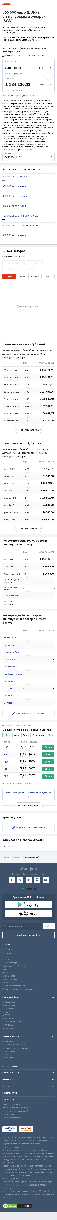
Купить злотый (8, 1058)
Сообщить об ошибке (28, 935)
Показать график (30, 805)
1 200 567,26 (47, 519)
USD (6, 747)
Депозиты (6, 973)
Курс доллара (8, 953)
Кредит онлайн (9, 982)
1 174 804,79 (47, 505)
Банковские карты (10, 963)
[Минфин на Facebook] (12, 880)
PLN (6, 761)
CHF (6, 776)
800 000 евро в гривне (15, 196)
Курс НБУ (6, 959)
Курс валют (7, 950)
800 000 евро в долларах (16, 176)
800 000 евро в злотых (15, 186)
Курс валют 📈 (16, 857)
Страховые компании (11, 1118)
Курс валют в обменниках (13, 1045)
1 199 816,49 (47, 498)
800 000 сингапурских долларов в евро (19, 96)
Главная (5, 857)
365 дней (35, 277)
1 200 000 (48, 566)
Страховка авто (9, 1114)
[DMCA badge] (28, 1206)
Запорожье (39, 735)
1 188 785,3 (47, 483)
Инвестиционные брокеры (13, 966)
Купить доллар (8, 1051)
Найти (48, 926)
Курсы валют (8, 846)
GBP (6, 769)
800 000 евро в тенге (14, 235)
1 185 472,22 (47, 384)
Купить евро (7, 1054)
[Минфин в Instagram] (37, 880)
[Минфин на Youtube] (46, 880)
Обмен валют (8, 1041)
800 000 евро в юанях (14, 206)
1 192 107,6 (47, 490)
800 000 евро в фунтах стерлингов (21, 225)
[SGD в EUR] (48, 76)
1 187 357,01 (47, 406)
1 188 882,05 (47, 413)
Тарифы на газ (8, 976)
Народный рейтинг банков (13, 986)
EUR (6, 754)
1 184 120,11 (47, 370)
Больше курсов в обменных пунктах (28, 792)
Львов (26, 735)
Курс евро (6, 956)
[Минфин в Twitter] (29, 880)
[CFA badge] (41, 1129)
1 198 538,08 (47, 512)
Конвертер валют (9, 979)
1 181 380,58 (47, 476)
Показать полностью (30, 430)
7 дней (9, 277)
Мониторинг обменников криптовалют (19, 989)
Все (8, 735)
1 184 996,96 (47, 391)
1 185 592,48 (47, 399)
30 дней (22, 277)
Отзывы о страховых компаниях (16, 1108)
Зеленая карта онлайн (12, 1105)
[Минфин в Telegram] (20, 880)
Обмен (48, 747)
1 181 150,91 (47, 469)
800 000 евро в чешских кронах (20, 216)
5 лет (48, 277)
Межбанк (6, 969)
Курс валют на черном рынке (15, 1048)
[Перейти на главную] (8, 4)
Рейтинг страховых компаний (15, 1111)
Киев (16, 735)
